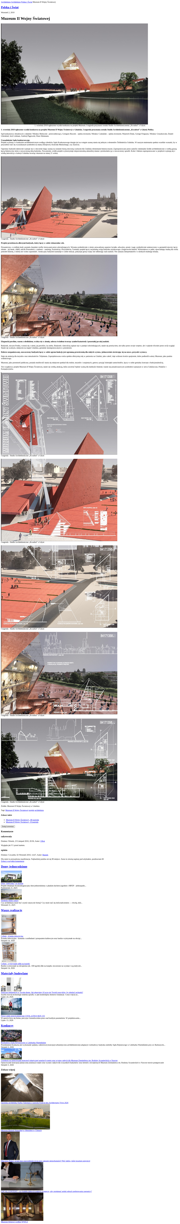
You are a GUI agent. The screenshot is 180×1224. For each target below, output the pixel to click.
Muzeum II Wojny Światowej (16, 810)
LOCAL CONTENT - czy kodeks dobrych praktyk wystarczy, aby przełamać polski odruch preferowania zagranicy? (46, 1191)
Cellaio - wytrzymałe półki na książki (15, 964)
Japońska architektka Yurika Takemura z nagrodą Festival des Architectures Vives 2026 (34, 1103)
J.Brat (42, 841)
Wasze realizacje (11, 910)
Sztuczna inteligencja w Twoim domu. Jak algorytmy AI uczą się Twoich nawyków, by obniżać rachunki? (42, 992)
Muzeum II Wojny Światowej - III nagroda (22, 820)
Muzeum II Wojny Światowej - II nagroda (22, 822)
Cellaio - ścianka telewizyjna (12, 936)
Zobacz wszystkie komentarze (12, 861)
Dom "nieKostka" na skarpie (12, 883)
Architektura (6, 2)
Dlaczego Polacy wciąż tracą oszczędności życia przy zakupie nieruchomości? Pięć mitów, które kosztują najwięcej (45, 1161)
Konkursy (7, 1025)
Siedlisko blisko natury (10, 901)
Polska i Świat (26, 2)
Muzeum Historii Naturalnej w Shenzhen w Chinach (21, 1130)
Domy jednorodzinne (14, 866)
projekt (31, 810)
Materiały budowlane (14, 973)
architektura (39, 810)
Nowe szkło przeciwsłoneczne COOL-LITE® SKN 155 (23, 1016)
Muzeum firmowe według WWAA (14, 1222)
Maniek (45, 855)
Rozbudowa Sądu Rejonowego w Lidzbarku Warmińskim (23, 1043)
